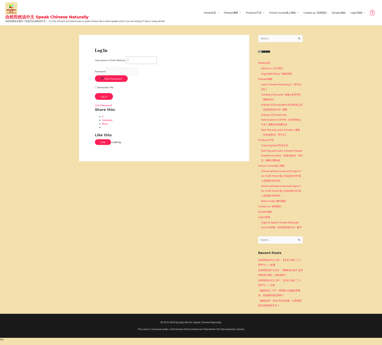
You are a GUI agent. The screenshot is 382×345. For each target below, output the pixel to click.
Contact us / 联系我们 (315, 12)
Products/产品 (253, 12)
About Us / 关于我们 (272, 68)
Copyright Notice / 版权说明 (276, 73)
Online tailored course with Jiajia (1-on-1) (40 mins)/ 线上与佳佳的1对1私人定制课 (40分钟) (281, 190)
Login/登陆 (356, 12)
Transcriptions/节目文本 (274, 145)
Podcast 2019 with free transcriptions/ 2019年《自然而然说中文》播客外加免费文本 (281, 119)
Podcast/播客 (231, 12)
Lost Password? (103, 105)
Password (100, 71)
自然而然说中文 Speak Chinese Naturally (47, 16)
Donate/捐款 (339, 12)
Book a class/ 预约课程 (273, 201)
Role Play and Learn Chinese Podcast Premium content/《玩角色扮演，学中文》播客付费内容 (282, 155)
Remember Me (105, 87)
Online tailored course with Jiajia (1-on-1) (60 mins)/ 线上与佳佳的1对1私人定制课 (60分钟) (281, 175)
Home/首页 (210, 12)
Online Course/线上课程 (282, 12)
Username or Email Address (110, 60)
